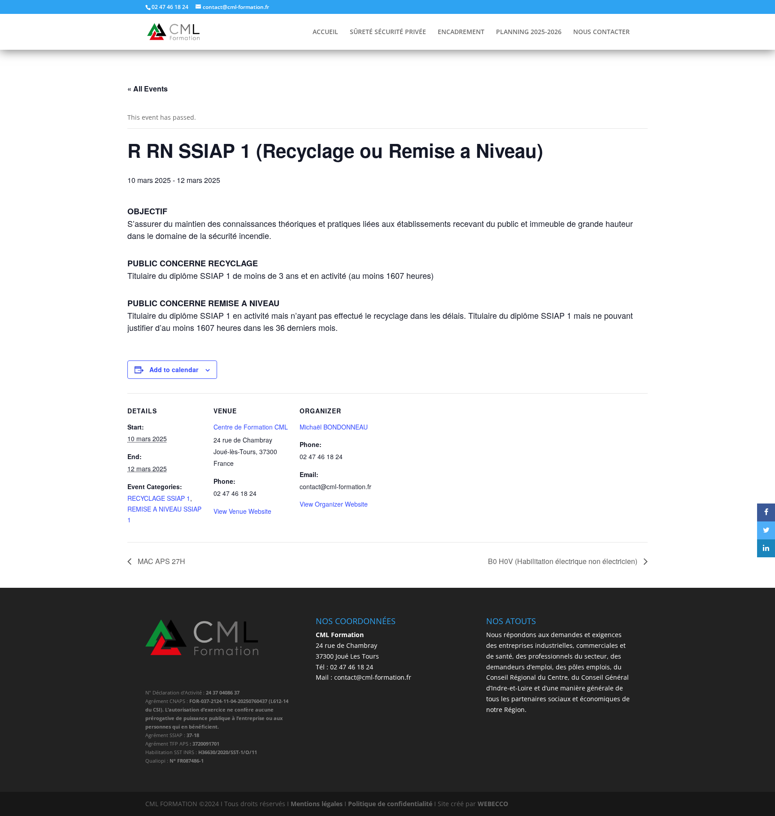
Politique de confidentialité (390, 803)
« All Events (147, 88)
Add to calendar (173, 369)
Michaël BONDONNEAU (334, 426)
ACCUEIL (325, 32)
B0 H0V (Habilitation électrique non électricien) (563, 561)
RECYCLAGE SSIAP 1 (158, 498)
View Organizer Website (334, 503)
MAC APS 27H (160, 561)
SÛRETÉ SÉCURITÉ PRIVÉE (388, 32)
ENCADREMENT (461, 32)
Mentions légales (317, 803)
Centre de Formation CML (250, 426)
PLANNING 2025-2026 (529, 32)
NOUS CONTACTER (601, 32)
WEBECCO (493, 803)
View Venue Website (242, 511)
